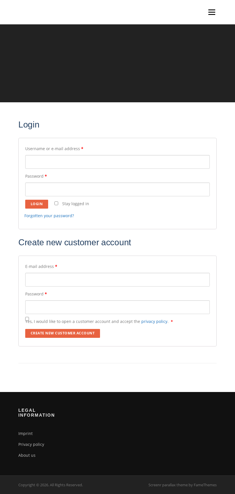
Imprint (25, 433)
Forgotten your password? (49, 215)
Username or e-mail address (54, 148)
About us (27, 455)
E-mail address (41, 266)
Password (36, 176)
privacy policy (154, 321)
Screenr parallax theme (168, 484)
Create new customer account (63, 333)
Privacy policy (31, 444)
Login (37, 203)
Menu (212, 12)
